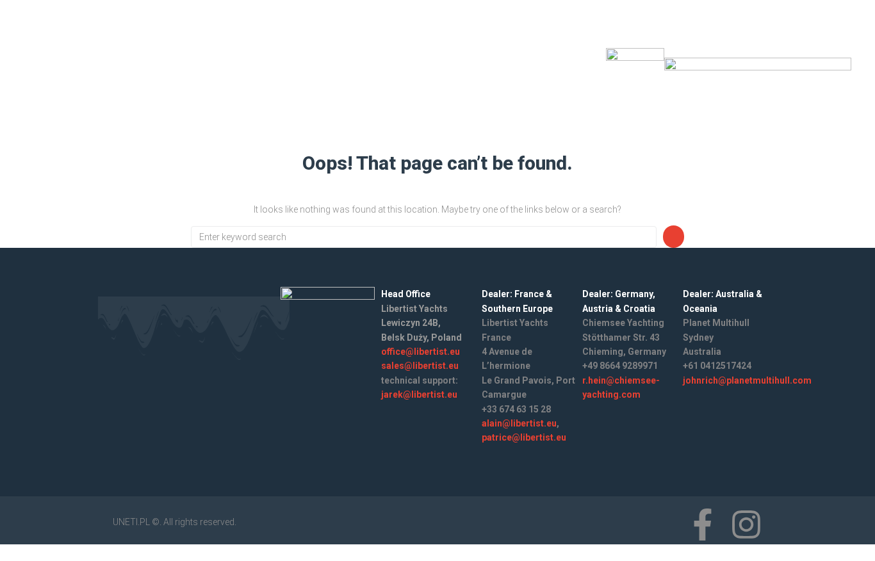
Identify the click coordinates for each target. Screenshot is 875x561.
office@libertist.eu (420, 351)
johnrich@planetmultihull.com (747, 380)
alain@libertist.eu (519, 423)
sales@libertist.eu (420, 366)
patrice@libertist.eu (524, 437)
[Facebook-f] (541, 73)
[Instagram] (575, 73)
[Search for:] (424, 237)
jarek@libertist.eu (419, 394)
